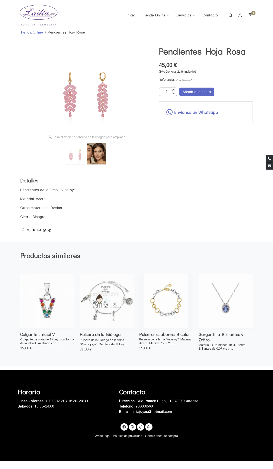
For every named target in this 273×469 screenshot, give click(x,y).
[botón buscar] (230, 15)
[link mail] (269, 166)
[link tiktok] (140, 426)
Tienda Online (31, 32)
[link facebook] (124, 426)
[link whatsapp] (148, 426)
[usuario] (240, 15)
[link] (38, 15)
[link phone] (269, 158)
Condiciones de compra (161, 436)
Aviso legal (102, 436)
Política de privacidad (127, 436)
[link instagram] (132, 426)
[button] (156, 15)
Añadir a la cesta (197, 92)
